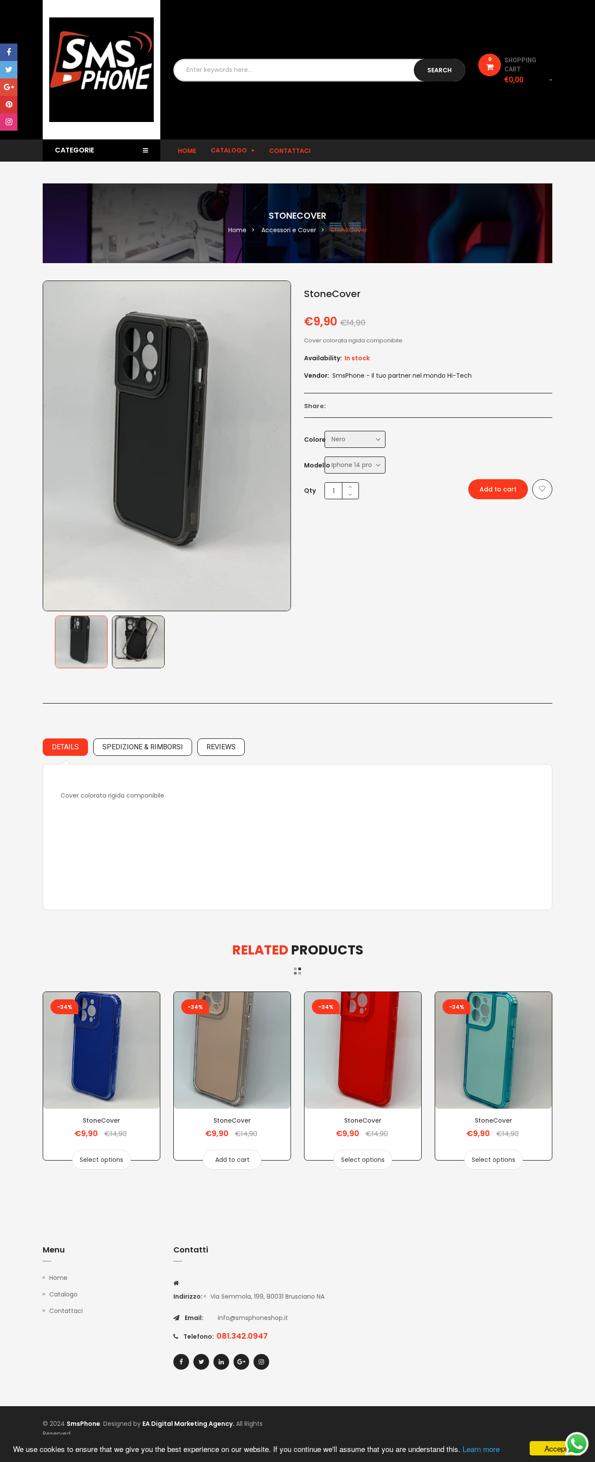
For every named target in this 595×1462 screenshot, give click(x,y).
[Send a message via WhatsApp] (577, 1444)
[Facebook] (8, 52)
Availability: (323, 358)
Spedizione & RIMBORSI (142, 747)
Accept (555, 1448)
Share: (315, 406)
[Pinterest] (8, 104)
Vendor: (316, 375)
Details (65, 747)
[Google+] (8, 87)
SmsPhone (83, 1423)
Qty (310, 490)
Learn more (481, 1448)
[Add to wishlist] (542, 489)
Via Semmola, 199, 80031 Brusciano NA (267, 1296)
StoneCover (101, 1120)
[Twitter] (8, 69)
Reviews (221, 747)
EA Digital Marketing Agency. (188, 1423)
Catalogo (63, 1294)
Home (58, 1277)
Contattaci (66, 1310)
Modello (317, 465)
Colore (315, 439)
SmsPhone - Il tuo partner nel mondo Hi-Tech (402, 375)
